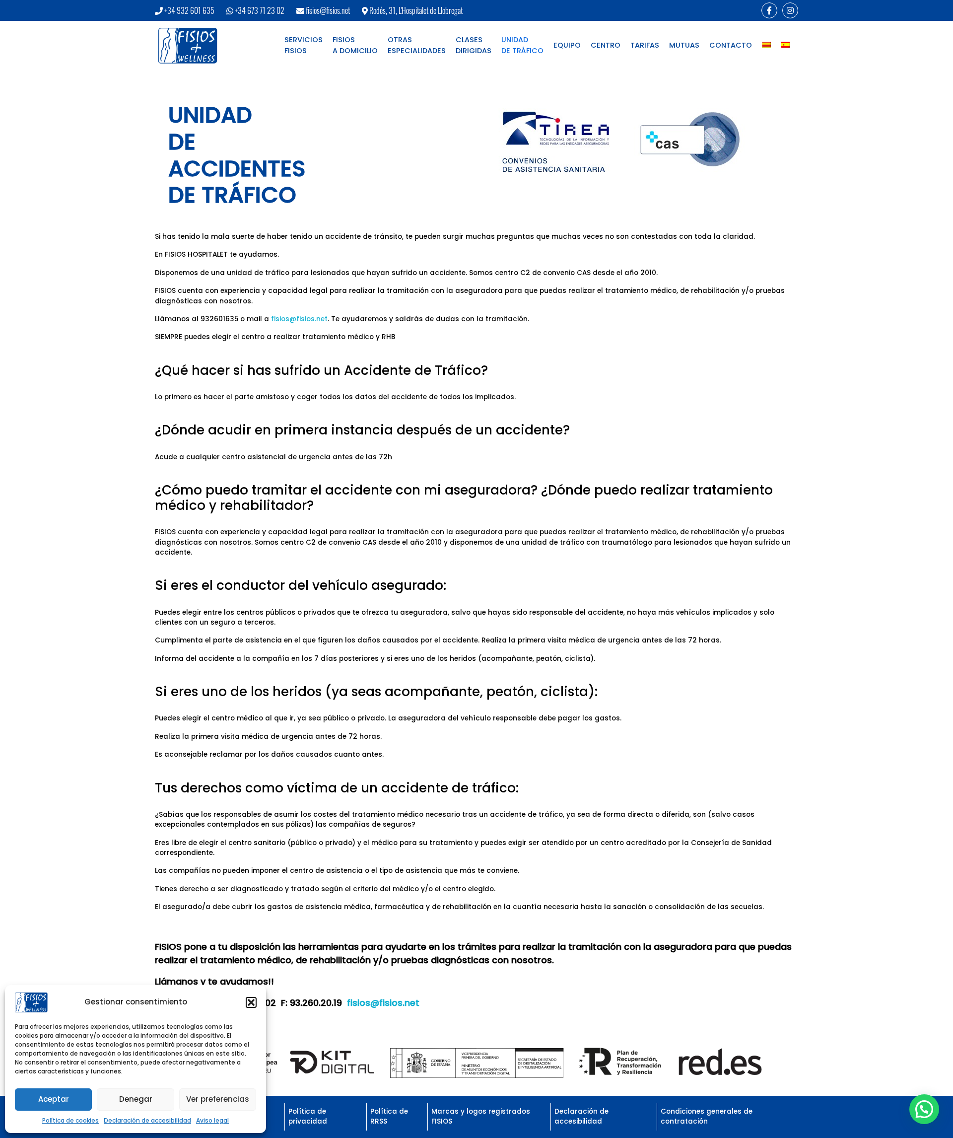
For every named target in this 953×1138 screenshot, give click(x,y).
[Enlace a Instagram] (790, 10)
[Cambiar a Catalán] (766, 45)
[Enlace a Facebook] (769, 10)
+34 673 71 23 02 (259, 10)
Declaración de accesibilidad (147, 1120)
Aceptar (53, 1099)
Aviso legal (212, 1120)
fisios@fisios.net (328, 10)
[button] (251, 1002)
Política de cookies (70, 1120)
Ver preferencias (217, 1099)
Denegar (135, 1099)
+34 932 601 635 (189, 10)
